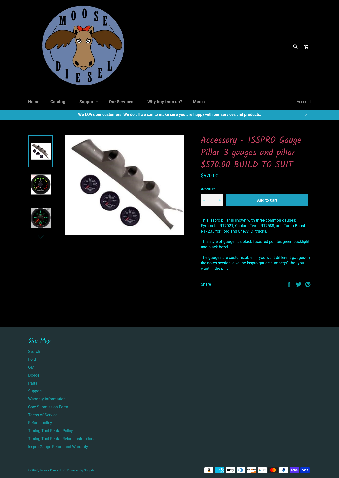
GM (31, 367)
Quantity (208, 189)
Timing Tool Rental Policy (50, 430)
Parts (32, 383)
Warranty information (47, 399)
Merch (199, 101)
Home (33, 101)
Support (87, 101)
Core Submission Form (48, 407)
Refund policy (40, 422)
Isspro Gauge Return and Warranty (58, 446)
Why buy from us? (164, 101)
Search (34, 351)
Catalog (58, 101)
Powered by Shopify (81, 470)
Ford (32, 359)
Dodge (33, 375)
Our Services (121, 101)
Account (304, 101)
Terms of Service (42, 415)
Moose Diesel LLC (52, 470)
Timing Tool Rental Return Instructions (61, 438)
